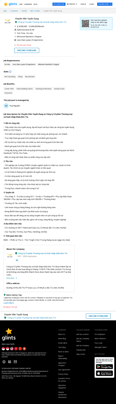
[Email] (15, 362)
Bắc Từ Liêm (35, 11)
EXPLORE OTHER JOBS (26, 50)
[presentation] (10, 4)
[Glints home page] (10, 4)
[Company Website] (17, 260)
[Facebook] (4, 362)
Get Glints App (59, 4)
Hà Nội (24, 11)
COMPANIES (28, 4)
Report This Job (11, 307)
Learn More (9, 303)
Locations (14, 11)
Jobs (21, 4)
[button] (16, 22)
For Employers (103, 4)
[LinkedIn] (9, 362)
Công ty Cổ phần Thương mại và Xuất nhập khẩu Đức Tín (42, 22)
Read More (10, 278)
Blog (35, 4)
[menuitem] (72, 4)
